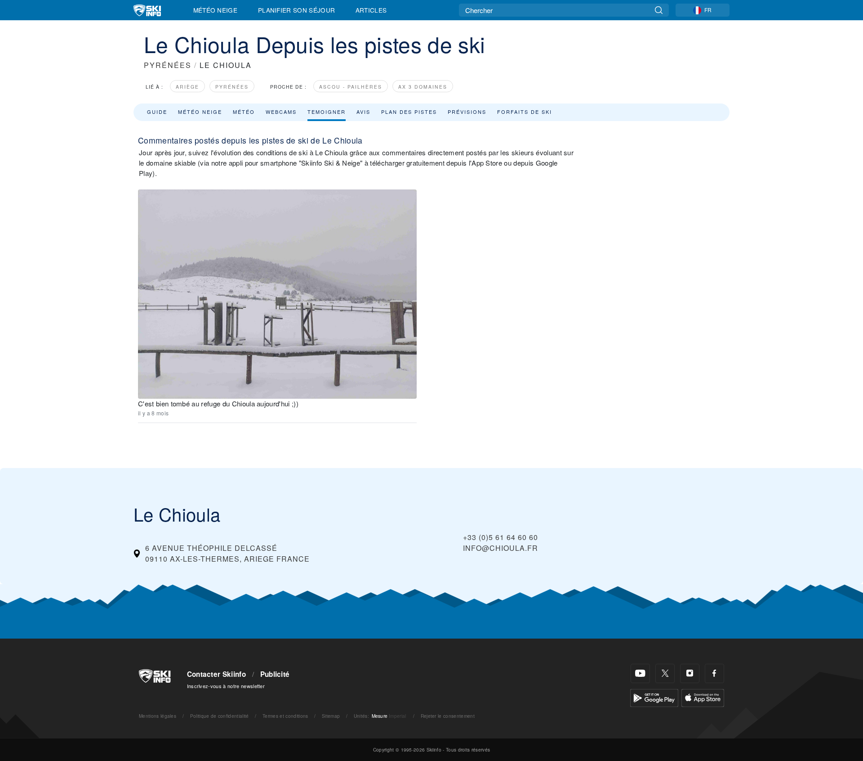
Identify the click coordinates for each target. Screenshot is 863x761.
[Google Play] (654, 697)
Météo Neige (215, 9)
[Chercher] (659, 10)
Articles (371, 9)
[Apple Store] (702, 697)
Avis (363, 111)
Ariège (187, 86)
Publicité (275, 674)
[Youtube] (640, 673)
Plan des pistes (409, 111)
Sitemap (331, 715)
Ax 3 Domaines (422, 86)
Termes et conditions (285, 715)
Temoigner (326, 111)
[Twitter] (665, 673)
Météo (244, 111)
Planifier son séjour (296, 9)
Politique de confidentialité (219, 715)
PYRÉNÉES (167, 65)
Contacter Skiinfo (216, 674)
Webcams (281, 111)
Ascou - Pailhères (350, 86)
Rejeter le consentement (448, 715)
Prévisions (467, 111)
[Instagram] (689, 673)
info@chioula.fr (500, 548)
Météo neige (200, 111)
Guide (157, 111)
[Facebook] (714, 673)
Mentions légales (157, 715)
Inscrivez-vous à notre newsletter (226, 685)
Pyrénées (232, 86)
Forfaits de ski (524, 111)
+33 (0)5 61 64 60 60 (500, 537)
